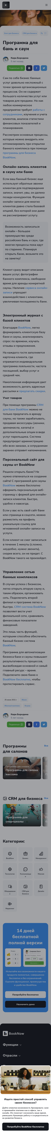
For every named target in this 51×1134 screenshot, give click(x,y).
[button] (5, 5)
